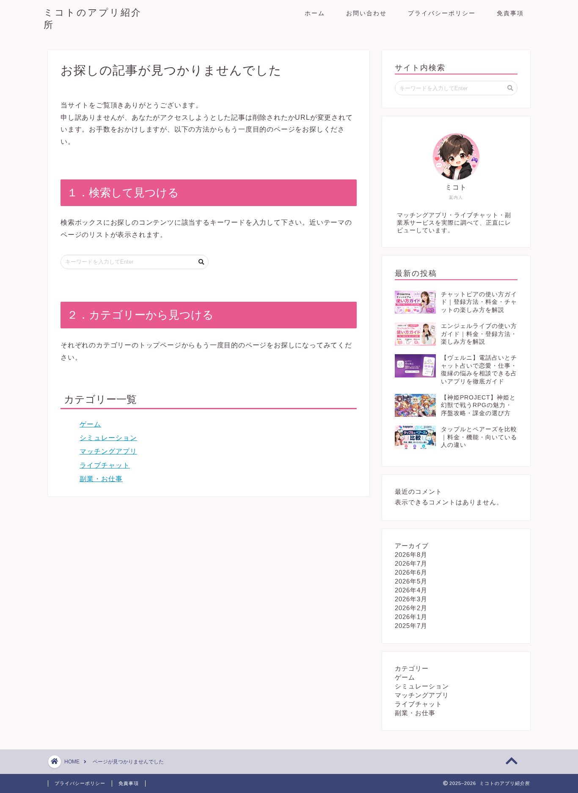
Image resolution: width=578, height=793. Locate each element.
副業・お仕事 (101, 478)
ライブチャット (105, 465)
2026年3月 (411, 599)
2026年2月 (411, 607)
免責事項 (510, 13)
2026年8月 (411, 554)
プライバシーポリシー (442, 13)
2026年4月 (411, 590)
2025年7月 (411, 625)
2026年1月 (411, 616)
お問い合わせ (366, 13)
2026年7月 (411, 563)
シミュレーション (108, 437)
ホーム (315, 13)
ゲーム (90, 424)
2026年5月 (411, 581)
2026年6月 (411, 572)
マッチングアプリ (108, 451)
